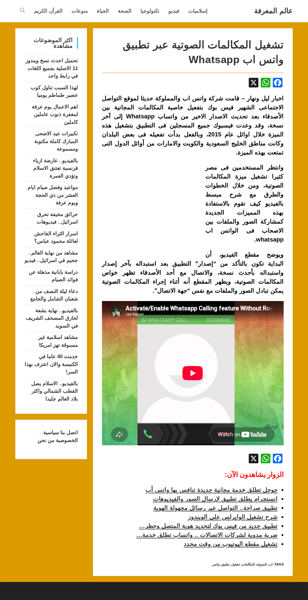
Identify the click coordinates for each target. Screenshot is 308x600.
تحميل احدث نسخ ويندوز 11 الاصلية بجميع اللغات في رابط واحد (52, 68)
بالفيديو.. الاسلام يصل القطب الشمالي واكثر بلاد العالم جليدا (54, 391)
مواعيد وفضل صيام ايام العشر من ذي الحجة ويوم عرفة (53, 195)
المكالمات (248, 564)
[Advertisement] (152, 207)
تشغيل (235, 564)
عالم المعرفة (273, 11)
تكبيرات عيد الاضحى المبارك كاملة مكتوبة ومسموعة (56, 141)
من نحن (46, 440)
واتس (216, 564)
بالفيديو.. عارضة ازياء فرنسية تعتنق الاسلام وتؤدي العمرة (55, 168)
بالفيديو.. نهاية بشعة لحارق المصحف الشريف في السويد (52, 318)
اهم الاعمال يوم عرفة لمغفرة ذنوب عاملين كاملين (55, 114)
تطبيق (225, 564)
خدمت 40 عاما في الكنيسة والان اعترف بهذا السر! (51, 364)
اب (271, 564)
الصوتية (262, 564)
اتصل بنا (68, 432)
